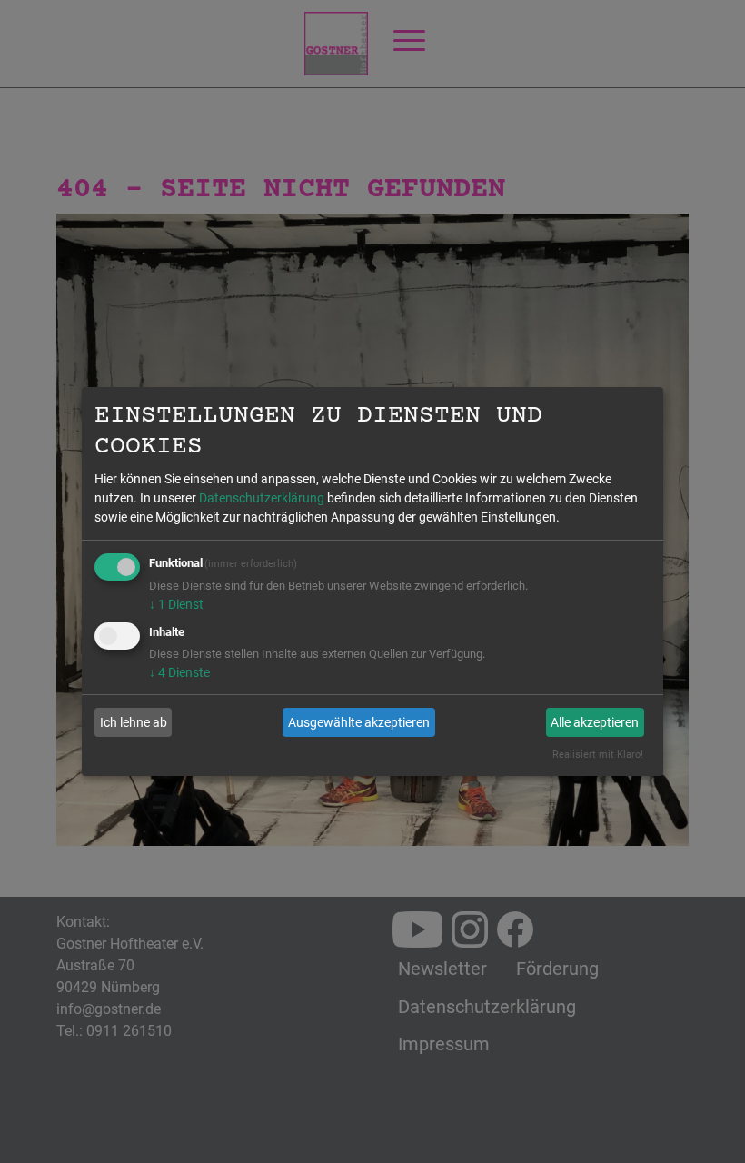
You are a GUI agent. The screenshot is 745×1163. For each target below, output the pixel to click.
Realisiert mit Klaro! (597, 754)
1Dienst (176, 604)
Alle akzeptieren (595, 722)
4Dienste (179, 672)
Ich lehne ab (133, 722)
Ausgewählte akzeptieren (359, 722)
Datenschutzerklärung (261, 498)
